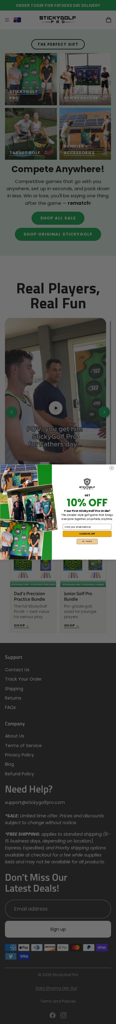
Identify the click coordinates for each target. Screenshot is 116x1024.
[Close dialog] (112, 468)
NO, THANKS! (87, 541)
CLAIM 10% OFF (87, 533)
